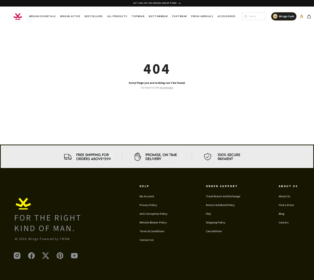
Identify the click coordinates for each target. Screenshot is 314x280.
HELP (144, 186)
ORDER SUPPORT (222, 186)
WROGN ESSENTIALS (42, 16)
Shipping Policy (215, 223)
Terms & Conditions (152, 231)
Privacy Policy (148, 205)
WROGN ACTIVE (70, 16)
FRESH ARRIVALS (202, 16)
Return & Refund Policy (220, 205)
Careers (284, 223)
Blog (281, 214)
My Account (147, 196)
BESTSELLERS (94, 16)
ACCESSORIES (227, 16)
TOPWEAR (138, 16)
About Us (284, 196)
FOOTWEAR (179, 16)
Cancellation (214, 231)
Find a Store (286, 205)
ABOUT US (288, 186)
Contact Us (147, 240)
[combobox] (256, 16)
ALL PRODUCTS (117, 16)
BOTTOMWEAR (158, 16)
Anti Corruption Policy (154, 214)
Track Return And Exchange (223, 196)
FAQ (208, 214)
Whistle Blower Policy (153, 223)
